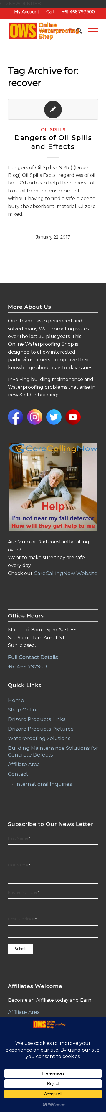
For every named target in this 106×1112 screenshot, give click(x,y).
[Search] (76, 31)
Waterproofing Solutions (39, 738)
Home (16, 700)
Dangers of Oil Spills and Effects (53, 142)
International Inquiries (43, 784)
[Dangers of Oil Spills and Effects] (53, 109)
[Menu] (90, 31)
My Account (26, 11)
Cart (50, 11)
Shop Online (23, 710)
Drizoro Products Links (37, 719)
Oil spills (53, 129)
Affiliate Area (24, 764)
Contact (18, 774)
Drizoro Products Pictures (41, 729)
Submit (20, 949)
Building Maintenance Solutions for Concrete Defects (53, 751)
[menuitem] (26, 11)
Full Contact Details (33, 657)
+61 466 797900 (78, 11)
